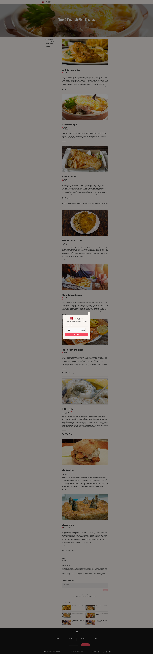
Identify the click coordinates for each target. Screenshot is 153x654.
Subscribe (76, 334)
